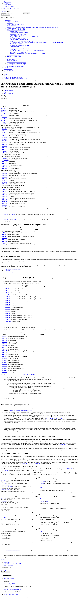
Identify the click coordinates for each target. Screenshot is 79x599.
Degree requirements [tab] (9, 92)
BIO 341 (4, 196)
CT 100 (7, 294)
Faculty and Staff (8, 69)
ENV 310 (4, 129)
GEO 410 (4, 189)
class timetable (61, 444)
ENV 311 (4, 130)
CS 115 (7, 290)
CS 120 (7, 292)
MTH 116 (7, 298)
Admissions (9, 23)
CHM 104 (4, 349)
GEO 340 (4, 151)
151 (8, 490)
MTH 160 (7, 307)
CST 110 (42, 483)
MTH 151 (7, 305)
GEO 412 (4, 191)
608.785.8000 (7, 562)
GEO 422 (4, 161)
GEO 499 (4, 194)
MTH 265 (4, 182)
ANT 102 (4, 336)
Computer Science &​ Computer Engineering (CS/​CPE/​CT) (24, 37)
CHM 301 (4, 177)
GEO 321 (4, 149)
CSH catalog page (30, 398)
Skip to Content (7, 2)
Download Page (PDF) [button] (9, 583)
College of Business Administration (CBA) (17, 28)
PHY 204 (4, 372)
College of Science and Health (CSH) (16, 30)
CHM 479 (4, 203)
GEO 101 (3, 113)
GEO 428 (4, 165)
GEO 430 (4, 166)
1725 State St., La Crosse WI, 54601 (13, 563)
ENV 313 (4, 132)
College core (7, 270)
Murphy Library (11, 57)
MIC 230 (3, 122)
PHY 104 (4, 362)
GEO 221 (3, 115)
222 (47, 501)
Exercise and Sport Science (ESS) (18, 38)
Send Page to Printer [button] (9, 578)
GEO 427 (4, 152)
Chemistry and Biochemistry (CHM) (19, 32)
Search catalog (4, 13)
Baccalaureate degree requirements (12, 272)
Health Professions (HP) (16, 44)
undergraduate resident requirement (54, 418)
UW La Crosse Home (9, 6)
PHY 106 (4, 364)
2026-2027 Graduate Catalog (11, 594)
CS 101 (7, 288)
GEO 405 (4, 233)
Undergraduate (7, 20)
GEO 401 (3, 120)
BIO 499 (4, 200)
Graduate (6, 67)
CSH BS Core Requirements (13, 550)
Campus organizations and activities (15, 66)
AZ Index (6, 3)
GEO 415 (4, 238)
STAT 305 (4, 183)
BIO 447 (4, 198)
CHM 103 (3, 110)
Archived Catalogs (8, 70)
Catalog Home (7, 4)
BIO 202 (4, 173)
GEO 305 (3, 118)
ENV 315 (4, 134)
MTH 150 (7, 303)
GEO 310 (4, 146)
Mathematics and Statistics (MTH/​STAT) (20, 45)
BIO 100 (4, 338)
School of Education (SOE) (13, 55)
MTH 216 (7, 317)
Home (5, 74)
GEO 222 (4, 117)
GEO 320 (4, 147)
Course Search (7, 71)
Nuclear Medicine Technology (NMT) (19, 48)
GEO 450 (4, 193)
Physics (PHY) (13, 49)
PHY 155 (4, 366)
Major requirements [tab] (8, 90)
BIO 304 (4, 345)
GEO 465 (4, 241)
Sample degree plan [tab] (8, 93)
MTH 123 (7, 301)
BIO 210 (4, 343)
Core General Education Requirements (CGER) (20, 410)
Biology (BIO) (13, 31)
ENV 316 (4, 135)
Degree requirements (12, 60)
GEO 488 (4, 178)
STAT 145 (3, 123)
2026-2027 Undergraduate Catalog (12, 589)
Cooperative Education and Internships (16, 63)
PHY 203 (4, 370)
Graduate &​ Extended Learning (14, 56)
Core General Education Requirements (16, 62)
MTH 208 (7, 313)
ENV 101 (3, 112)
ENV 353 (4, 142)
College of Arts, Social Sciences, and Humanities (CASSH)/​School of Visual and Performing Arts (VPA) (32, 27)
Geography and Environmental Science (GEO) (21, 41)
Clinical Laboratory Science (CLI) (18, 34)
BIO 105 (3, 108)
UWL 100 (69, 468)
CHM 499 (4, 205)
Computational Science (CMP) (17, 35)
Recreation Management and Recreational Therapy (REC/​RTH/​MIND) (27, 53)
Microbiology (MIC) (15, 46)
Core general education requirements (13, 269)
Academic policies (11, 59)
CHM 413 (4, 201)
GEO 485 (4, 243)
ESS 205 (4, 351)
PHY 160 (4, 368)
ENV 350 (4, 137)
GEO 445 (4, 239)
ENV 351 (4, 139)
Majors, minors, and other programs (15, 24)
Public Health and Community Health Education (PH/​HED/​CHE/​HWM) (27, 50)
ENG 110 (3, 483)
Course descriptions (11, 25)
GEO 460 (4, 168)
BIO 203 (4, 342)
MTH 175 (7, 309)
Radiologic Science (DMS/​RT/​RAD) (19, 52)
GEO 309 (4, 144)
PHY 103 (4, 360)
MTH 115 (7, 296)
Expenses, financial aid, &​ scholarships (16, 64)
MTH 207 (4, 180)
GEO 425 (4, 163)
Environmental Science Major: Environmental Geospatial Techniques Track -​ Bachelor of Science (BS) (38, 42)
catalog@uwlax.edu (8, 565)
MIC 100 (4, 358)
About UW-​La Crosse (12, 21)
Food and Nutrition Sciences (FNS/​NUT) (20, 39)
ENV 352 (4, 141)
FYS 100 (6, 470)
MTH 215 (7, 315)
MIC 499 (4, 206)
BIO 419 (4, 175)
